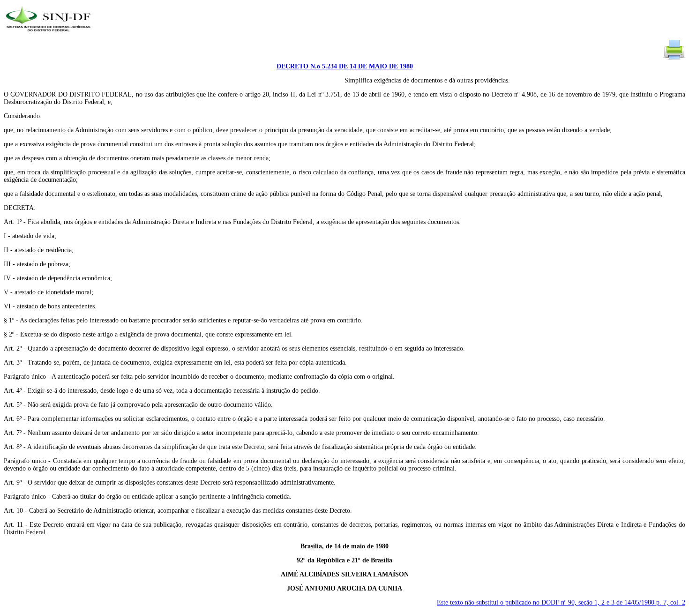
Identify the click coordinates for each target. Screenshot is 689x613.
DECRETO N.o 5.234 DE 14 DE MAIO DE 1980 (345, 66)
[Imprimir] (674, 58)
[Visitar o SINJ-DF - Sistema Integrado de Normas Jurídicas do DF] (49, 34)
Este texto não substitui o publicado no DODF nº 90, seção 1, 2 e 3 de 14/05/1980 (561, 602)
